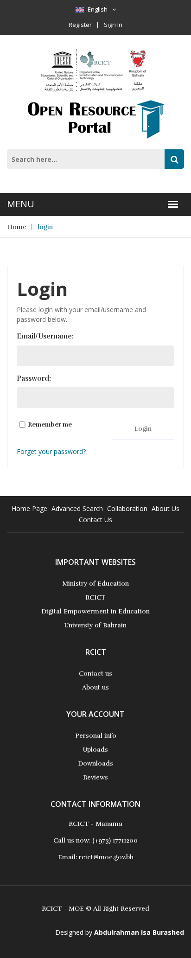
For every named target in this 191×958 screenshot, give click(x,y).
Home (16, 227)
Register (80, 24)
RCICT (95, 597)
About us (95, 687)
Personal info (95, 736)
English (98, 9)
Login (143, 429)
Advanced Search (77, 508)
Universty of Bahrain (95, 625)
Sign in (113, 24)
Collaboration (127, 508)
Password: (34, 378)
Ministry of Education (95, 584)
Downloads (95, 763)
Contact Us (95, 519)
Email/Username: (45, 336)
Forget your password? (51, 451)
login (45, 227)
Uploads (95, 750)
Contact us (95, 673)
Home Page (29, 508)
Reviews (95, 777)
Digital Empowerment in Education (95, 611)
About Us (165, 508)
